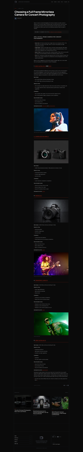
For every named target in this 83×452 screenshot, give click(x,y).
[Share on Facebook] (64, 385)
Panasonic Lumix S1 (41, 280)
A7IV (50, 66)
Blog (15, 8)
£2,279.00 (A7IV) (52, 105)
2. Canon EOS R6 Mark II (41, 136)
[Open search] (68, 1)
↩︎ (37, 380)
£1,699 (43, 249)
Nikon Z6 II (38, 195)
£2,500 (43, 191)
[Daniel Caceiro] (16, 2)
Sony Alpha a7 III (40, 66)
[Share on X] (66, 385)
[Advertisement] (22, 28)
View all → (66, 392)
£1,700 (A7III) (44, 105)
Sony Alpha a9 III (40, 340)
